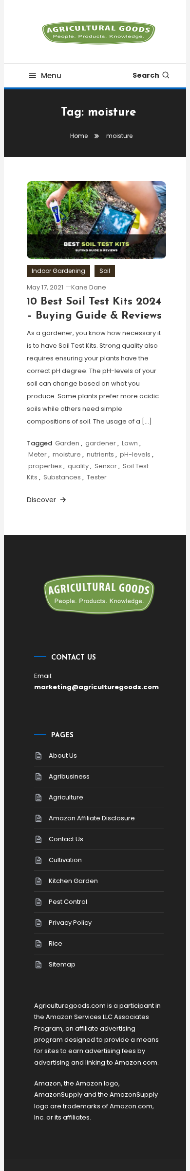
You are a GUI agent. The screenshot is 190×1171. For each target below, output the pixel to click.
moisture (67, 454)
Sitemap (62, 964)
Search (146, 75)
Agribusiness (69, 776)
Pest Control (68, 901)
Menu (51, 75)
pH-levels (135, 454)
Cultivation (65, 860)
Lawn (130, 443)
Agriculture (66, 797)
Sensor (106, 466)
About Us (63, 755)
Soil (104, 271)
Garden (67, 443)
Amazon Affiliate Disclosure (92, 818)
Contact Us (66, 839)
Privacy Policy (70, 922)
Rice (55, 943)
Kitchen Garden (73, 880)
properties (45, 466)
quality (78, 466)
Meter (37, 454)
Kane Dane (88, 287)
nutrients (100, 454)
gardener (100, 443)
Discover (42, 500)
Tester (97, 477)
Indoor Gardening (58, 271)
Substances (62, 477)
